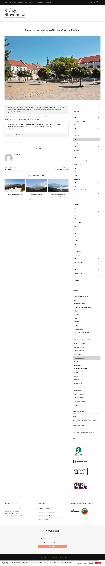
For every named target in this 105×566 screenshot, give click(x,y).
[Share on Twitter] (36, 148)
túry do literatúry (10, 142)
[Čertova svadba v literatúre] (15, 185)
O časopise (13, 2)
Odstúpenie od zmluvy (43, 519)
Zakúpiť (10, 129)
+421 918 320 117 (13, 513)
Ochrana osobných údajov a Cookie (46, 512)
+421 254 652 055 (14, 511)
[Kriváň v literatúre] (36, 185)
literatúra (20, 142)
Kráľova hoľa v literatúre (58, 194)
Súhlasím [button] (98, 563)
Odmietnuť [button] (91, 563)
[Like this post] (33, 148)
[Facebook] (91, 4)
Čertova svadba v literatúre (14, 194)
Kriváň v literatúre (36, 194)
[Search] (99, 2)
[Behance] (94, 4)
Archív (31, 2)
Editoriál (75, 416)
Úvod (6, 2)
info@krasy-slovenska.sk (15, 515)
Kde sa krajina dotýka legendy (80, 429)
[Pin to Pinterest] (38, 148)
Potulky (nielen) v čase (78, 425)
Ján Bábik (43, 33)
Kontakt (48, 2)
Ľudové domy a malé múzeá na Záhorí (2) (83, 432)
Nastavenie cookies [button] (82, 563)
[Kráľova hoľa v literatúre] (58, 185)
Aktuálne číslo (22, 2)
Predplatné (40, 2)
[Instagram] (93, 4)
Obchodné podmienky (43, 508)
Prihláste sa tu (23, 135)
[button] (6, 189)
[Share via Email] (40, 148)
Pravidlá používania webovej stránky (47, 515)
